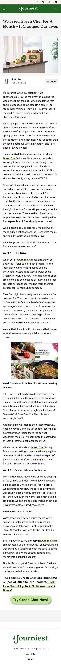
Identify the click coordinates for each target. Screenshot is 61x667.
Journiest (17, 79)
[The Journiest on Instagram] (49, 2)
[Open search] (55, 9)
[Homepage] (28, 9)
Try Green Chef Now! (30, 599)
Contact (30, 659)
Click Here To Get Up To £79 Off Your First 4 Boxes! (29, 586)
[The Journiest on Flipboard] (56, 2)
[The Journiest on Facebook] (37, 2)
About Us (30, 654)
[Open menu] (3, 8)
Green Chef (10, 158)
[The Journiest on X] (43, 2)
